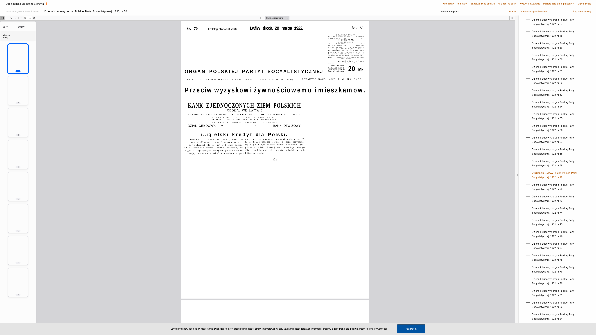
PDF (511, 11)
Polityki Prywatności (376, 328)
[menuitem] (560, 22)
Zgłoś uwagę (584, 3)
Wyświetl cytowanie (530, 3)
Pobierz (461, 3)
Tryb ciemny (447, 3)
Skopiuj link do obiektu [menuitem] (483, 3)
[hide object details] (516, 175)
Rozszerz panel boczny (535, 11)
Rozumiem (411, 328)
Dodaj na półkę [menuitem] (509, 3)
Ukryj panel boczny (581, 11)
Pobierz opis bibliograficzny (557, 3)
